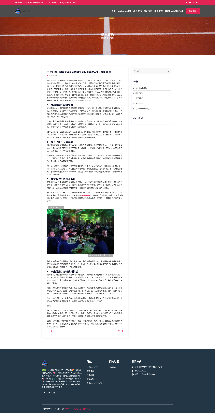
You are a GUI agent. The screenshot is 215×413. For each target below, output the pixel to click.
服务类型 (158, 11)
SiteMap (112, 367)
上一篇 (49, 331)
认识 (124, 11)
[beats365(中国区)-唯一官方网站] (37, 11)
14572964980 (52, 2)
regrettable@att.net (69, 2)
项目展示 (137, 11)
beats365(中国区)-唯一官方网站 (77, 409)
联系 (174, 11)
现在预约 (193, 11)
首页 (113, 11)
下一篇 (120, 331)
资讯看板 (148, 11)
